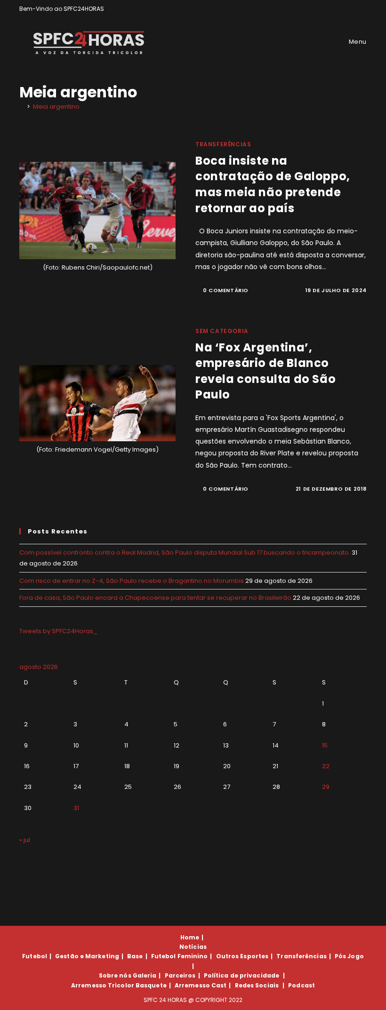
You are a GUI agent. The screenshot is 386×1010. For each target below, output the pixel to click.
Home (189, 937)
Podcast (301, 985)
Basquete (151, 985)
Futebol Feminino (179, 956)
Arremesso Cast (200, 985)
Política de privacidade (241, 975)
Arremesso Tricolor (102, 985)
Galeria (145, 975)
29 (326, 786)
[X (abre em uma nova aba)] (331, 9)
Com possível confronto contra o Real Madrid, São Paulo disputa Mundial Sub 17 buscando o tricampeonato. (184, 552)
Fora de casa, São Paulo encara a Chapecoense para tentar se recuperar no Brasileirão (155, 597)
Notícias (193, 947)
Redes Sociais (257, 985)
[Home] (21, 106)
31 (76, 807)
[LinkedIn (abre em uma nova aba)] (363, 9)
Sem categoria (222, 331)
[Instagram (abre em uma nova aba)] (353, 9)
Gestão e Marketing (87, 956)
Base (135, 956)
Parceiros (180, 975)
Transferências (223, 144)
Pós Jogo (349, 956)
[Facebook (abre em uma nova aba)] (342, 9)
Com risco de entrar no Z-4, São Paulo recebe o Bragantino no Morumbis (131, 580)
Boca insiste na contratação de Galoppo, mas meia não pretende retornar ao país (272, 184)
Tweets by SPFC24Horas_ (58, 631)
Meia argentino (56, 106)
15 (325, 745)
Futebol (34, 956)
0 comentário (226, 290)
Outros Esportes (242, 956)
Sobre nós (115, 975)
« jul (24, 839)
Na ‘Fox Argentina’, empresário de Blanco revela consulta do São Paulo (265, 371)
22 (326, 766)
